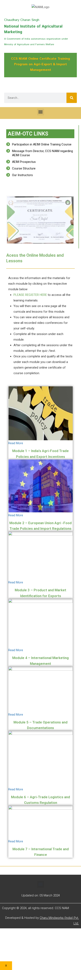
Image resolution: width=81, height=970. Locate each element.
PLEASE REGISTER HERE (30, 295)
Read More (15, 443)
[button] (40, 112)
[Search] (71, 98)
